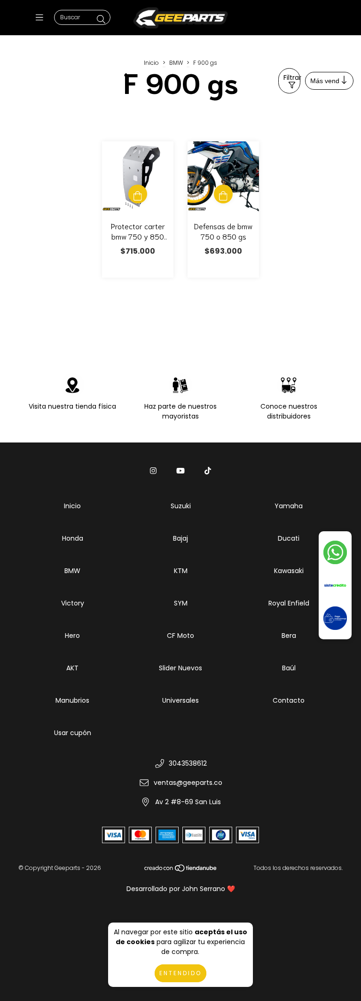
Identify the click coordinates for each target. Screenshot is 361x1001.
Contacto (289, 700)
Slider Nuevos (180, 668)
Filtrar (291, 77)
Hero (72, 635)
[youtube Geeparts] (180, 471)
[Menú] (42, 17)
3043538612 (188, 763)
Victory (72, 603)
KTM (181, 570)
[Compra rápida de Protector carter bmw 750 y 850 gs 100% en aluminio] (137, 194)
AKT (72, 668)
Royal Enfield (288, 603)
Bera (289, 635)
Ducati (288, 538)
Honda (72, 538)
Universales (180, 700)
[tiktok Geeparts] (207, 471)
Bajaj (180, 538)
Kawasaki (289, 570)
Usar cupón (72, 732)
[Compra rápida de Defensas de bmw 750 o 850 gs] (223, 194)
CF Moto (180, 635)
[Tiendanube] (181, 870)
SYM (181, 603)
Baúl (289, 668)
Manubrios (72, 700)
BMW (176, 63)
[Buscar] (101, 19)
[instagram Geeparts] (153, 471)
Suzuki (181, 506)
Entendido (180, 973)
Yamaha (289, 506)
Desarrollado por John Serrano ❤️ (180, 888)
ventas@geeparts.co (188, 782)
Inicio (151, 63)
